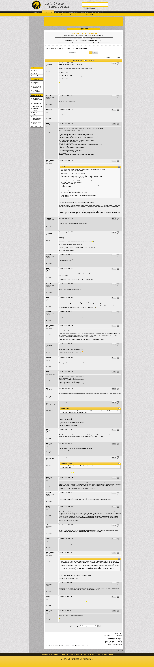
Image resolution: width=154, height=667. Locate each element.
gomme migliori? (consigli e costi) (91, 38)
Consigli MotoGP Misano (37, 122)
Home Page (35, 12)
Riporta (114, 63)
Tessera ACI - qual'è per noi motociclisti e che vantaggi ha (68, 37)
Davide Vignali (78, 659)
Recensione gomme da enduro (75, 38)
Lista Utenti (35, 73)
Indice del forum (50, 48)
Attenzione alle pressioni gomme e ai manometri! (98, 42)
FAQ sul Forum (36, 70)
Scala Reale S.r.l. (70, 659)
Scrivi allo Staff (87, 658)
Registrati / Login (60, 12)
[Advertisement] (83, 21)
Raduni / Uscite (84, 12)
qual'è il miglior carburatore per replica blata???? (91, 40)
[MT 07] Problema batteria (37, 109)
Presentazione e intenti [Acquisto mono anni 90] (37, 118)
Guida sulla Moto (72, 12)
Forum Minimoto (59, 48)
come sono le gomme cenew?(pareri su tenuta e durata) (71, 42)
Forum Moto (48, 12)
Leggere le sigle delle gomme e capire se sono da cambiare (98, 37)
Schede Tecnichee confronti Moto (37, 86)
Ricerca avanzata (90, 8)
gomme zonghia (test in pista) (71, 40)
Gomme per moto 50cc (98, 35)
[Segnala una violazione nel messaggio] (118, 63)
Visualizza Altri (37, 126)
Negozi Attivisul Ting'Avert (36, 90)
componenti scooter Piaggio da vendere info (37, 99)
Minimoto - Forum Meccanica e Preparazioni (76, 48)
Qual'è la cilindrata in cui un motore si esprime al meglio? (78, 35)
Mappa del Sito (67, 658)
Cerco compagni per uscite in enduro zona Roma (37, 105)
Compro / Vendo (96, 12)
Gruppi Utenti (36, 75)
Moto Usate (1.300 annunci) (36, 83)
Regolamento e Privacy (77, 658)
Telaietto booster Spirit (37, 113)
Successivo (118, 57)
